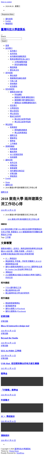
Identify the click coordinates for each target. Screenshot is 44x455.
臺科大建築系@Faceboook (15, 311)
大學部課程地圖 (20, 62)
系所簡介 (9, 48)
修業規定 (13, 127)
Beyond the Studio (9, 338)
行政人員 (13, 81)
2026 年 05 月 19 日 (8, 331)
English (8, 21)
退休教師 (13, 84)
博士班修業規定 (20, 133)
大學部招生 (14, 108)
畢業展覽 (13, 168)
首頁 (7, 46)
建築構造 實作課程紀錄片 (24, 100)
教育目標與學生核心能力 (20, 59)
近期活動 (13, 174)
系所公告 (13, 163)
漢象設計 (9, 272)
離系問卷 (13, 152)
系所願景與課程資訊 (18, 56)
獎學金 (12, 141)
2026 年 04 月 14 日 (8, 343)
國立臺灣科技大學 (12, 290)
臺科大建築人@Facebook (15, 309)
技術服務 (13, 157)
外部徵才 (5, 400)
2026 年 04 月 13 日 (8, 356)
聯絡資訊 (9, 24)
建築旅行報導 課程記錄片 (24, 97)
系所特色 (13, 54)
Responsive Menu (8, 14)
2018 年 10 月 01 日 (8, 210)
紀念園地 (13, 86)
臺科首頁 (9, 19)
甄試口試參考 (15, 116)
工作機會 (13, 144)
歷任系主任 (14, 70)
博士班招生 (14, 114)
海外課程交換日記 (17, 171)
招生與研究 (9, 89)
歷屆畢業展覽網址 (12, 303)
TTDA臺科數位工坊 (13, 288)
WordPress (20, 453)
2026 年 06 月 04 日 (8, 395)
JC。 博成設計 (11, 258)
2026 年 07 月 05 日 (8, 440)
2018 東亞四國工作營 (9, 229)
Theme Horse (14, 451)
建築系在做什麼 (16, 92)
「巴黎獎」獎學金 (9, 390)
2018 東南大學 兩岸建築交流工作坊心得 (23, 219)
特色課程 (18, 95)
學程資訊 (13, 176)
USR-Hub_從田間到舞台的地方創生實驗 (20, 363)
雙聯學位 (13, 138)
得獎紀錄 (13, 165)
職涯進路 (13, 67)
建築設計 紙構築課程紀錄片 (25, 103)
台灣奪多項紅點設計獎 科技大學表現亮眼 (17, 254)
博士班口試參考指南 (22, 122)
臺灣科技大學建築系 (13, 29)
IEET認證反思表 (16, 154)
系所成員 (9, 73)
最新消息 (9, 160)
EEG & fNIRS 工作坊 (11, 351)
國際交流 (13, 135)
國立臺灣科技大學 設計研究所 (17, 293)
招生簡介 (13, 105)
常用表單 (13, 149)
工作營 (8, 237)
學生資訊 (9, 124)
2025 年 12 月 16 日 (8, 368)
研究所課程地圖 (20, 65)
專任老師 (13, 75)
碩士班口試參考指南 (22, 119)
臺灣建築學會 (10, 306)
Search (3, 36)
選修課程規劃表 (20, 130)
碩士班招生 (14, 111)
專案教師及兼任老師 (18, 78)
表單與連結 (9, 146)
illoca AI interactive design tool (15, 326)
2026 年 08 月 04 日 (8, 421)
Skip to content (6, 2)
